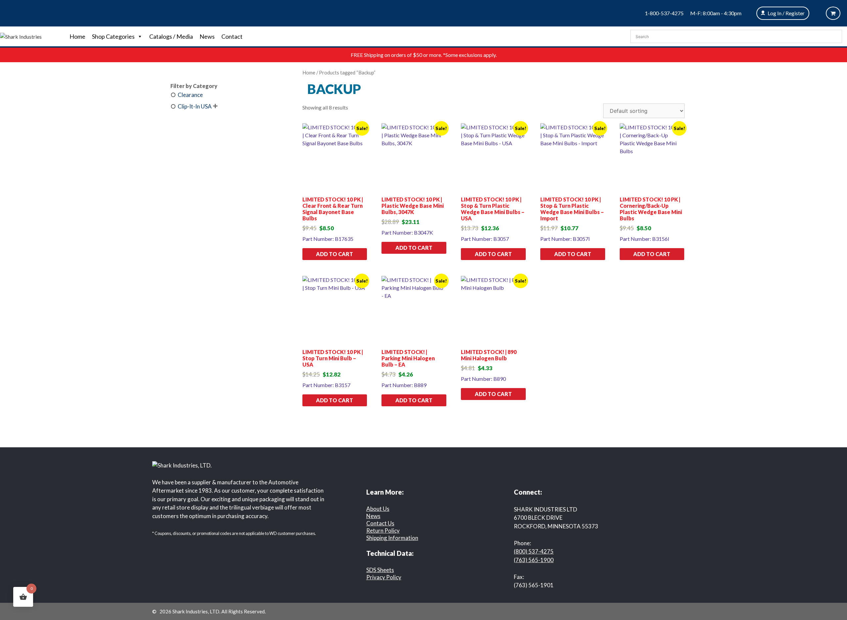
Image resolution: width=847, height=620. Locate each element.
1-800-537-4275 (664, 13)
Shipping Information (392, 537)
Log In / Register (786, 13)
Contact (232, 36)
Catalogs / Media (171, 36)
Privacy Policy (383, 577)
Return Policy (383, 530)
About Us (377, 508)
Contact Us (380, 523)
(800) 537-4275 (534, 551)
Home (77, 36)
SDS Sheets (380, 569)
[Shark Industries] (21, 36)
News (207, 36)
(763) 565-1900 (534, 559)
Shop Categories (113, 36)
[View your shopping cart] (833, 13)
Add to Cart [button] (334, 254)
